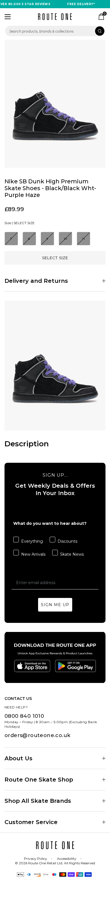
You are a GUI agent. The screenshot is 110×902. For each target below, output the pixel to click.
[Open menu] (8, 16)
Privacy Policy (35, 858)
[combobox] (55, 31)
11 (83, 239)
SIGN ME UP (55, 604)
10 (65, 239)
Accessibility (66, 858)
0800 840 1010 (24, 716)
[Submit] (99, 31)
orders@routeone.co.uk (37, 735)
